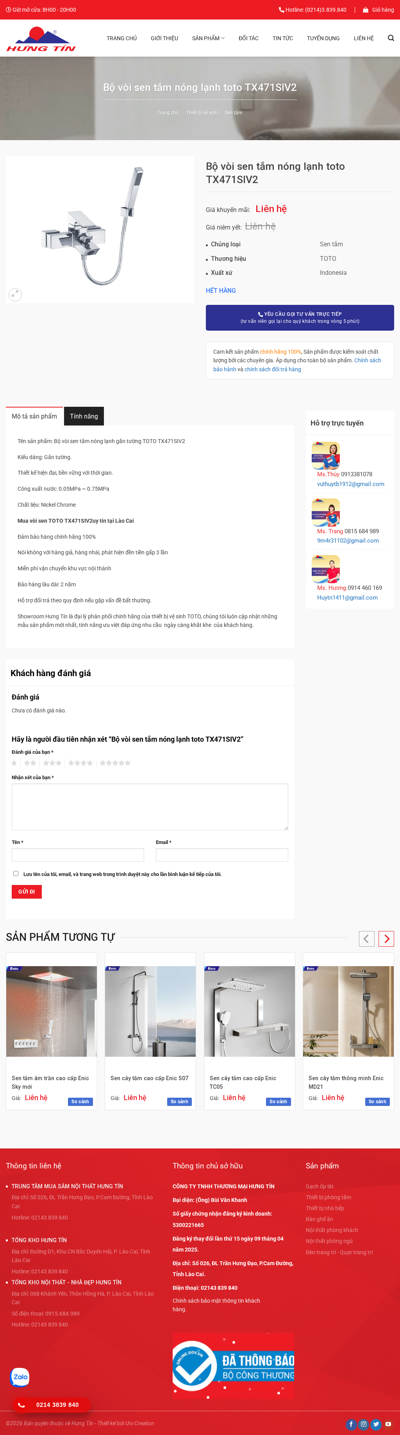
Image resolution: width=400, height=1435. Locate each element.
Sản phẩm (206, 38)
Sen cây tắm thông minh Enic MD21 (346, 1082)
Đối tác (249, 38)
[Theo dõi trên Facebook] (351, 1425)
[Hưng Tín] (41, 38)
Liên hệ (364, 38)
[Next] (386, 939)
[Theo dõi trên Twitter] (376, 1425)
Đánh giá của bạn (33, 752)
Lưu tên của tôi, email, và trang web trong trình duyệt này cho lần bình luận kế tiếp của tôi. (122, 874)
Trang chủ (122, 38)
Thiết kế (106, 1423)
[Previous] (367, 939)
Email (163, 842)
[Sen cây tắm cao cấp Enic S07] (150, 1011)
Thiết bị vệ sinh (202, 113)
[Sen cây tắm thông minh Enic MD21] (348, 1011)
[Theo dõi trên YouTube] (388, 1425)
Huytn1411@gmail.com (347, 597)
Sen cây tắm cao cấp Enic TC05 (243, 1082)
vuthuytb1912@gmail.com (350, 484)
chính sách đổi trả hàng (273, 369)
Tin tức (283, 38)
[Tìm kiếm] (391, 38)
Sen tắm (234, 113)
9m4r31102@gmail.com (348, 540)
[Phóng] (15, 294)
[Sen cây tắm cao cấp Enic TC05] (249, 1011)
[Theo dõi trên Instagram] (363, 1425)
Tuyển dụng (323, 38)
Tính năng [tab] (84, 416)
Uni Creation (139, 1423)
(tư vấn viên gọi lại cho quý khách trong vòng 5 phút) (300, 318)
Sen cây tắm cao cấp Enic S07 (149, 1078)
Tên (17, 842)
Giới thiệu (164, 38)
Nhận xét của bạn (33, 777)
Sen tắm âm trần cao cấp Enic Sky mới (50, 1082)
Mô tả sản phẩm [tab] (34, 416)
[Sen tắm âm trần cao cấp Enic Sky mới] (51, 1011)
